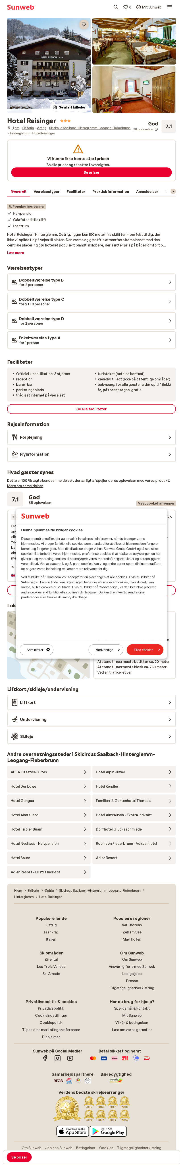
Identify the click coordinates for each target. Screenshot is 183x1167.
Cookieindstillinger (51, 1015)
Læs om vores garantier (132, 1029)
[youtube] (70, 1060)
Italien (51, 939)
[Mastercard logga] (93, 1060)
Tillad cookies (143, 649)
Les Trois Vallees (51, 966)
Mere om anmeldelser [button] (25, 486)
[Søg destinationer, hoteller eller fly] (115, 7)
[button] (49, 65)
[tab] (18, 191)
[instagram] (57, 1060)
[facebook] (45, 1060)
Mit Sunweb (132, 1015)
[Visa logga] (103, 1060)
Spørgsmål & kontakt (132, 1008)
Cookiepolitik (51, 1022)
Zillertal (51, 959)
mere (15, 558)
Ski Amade (51, 973)
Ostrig (51, 925)
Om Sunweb (132, 959)
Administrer (35, 649)
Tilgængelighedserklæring (132, 988)
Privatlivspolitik (51, 1008)
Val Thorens (132, 925)
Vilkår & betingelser (131, 1022)
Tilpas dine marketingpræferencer (51, 1029)
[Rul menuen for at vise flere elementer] (173, 191)
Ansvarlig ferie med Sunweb (132, 966)
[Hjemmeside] (20, 7)
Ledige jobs (132, 973)
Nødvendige (104, 649)
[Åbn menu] (169, 7)
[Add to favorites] (84, 24)
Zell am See (132, 932)
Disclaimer (51, 1037)
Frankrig (51, 932)
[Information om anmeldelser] (156, 129)
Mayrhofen (132, 939)
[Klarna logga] (114, 1060)
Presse (132, 981)
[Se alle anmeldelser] (154, 126)
